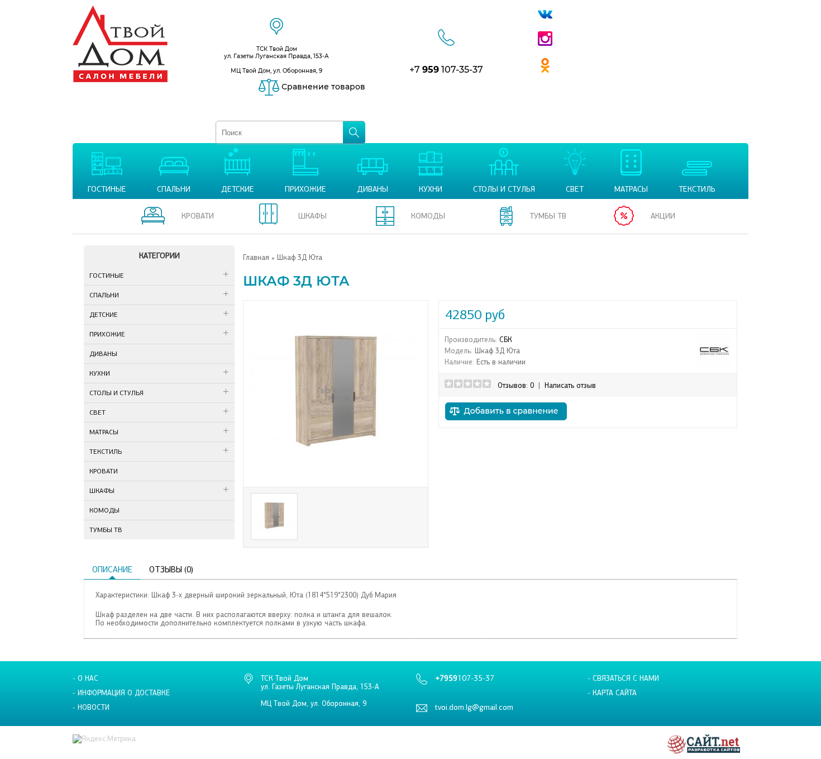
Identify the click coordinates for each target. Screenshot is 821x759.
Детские (103, 315)
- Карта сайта (612, 693)
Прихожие (107, 334)
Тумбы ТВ (105, 530)
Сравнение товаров (322, 87)
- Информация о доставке (121, 693)
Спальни (104, 295)
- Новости (91, 707)
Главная (256, 257)
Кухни (99, 373)
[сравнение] (506, 423)
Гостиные (106, 275)
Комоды (104, 510)
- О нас (85, 678)
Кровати (103, 471)
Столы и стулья (116, 393)
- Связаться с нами (623, 678)
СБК (505, 339)
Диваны (103, 354)
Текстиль (105, 452)
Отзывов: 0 (516, 385)
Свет (97, 412)
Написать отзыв (570, 385)
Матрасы (103, 432)
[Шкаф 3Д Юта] (335, 477)
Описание (112, 569)
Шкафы (101, 491)
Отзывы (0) (171, 569)
